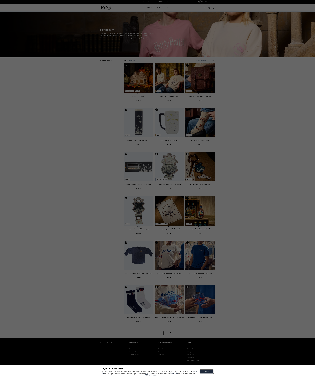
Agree (207, 371)
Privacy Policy (174, 373)
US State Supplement (151, 375)
